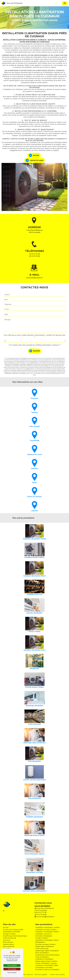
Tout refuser (12, 969)
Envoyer (36, 351)
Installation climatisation (44, 959)
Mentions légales (41, 974)
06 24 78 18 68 (34, 256)
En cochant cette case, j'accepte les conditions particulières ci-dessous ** (35, 345)
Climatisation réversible (11, 932)
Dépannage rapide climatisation (47, 951)
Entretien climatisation (43, 936)
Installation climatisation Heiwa (46, 940)
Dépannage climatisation (44, 946)
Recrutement (8, 942)
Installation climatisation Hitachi (47, 932)
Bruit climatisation (42, 953)
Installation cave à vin (43, 934)
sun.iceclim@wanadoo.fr (34, 278)
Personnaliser (12, 972)
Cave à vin (6, 940)
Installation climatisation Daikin (46, 965)
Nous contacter (9, 946)
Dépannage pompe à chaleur (46, 961)
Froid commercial (9, 938)
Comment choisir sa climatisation (47, 969)
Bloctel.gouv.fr (30, 373)
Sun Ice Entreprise (14, 3)
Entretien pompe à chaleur (45, 944)
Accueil (36, 155)
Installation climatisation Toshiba (47, 927)
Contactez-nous (36, 160)
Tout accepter (12, 965)
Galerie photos (8, 944)
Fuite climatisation (42, 957)
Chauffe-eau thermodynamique (15, 936)
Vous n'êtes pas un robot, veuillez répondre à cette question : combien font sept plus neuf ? (34, 336)
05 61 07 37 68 (34, 254)
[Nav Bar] (64, 3)
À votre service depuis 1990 (13, 929)
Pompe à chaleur (9, 934)
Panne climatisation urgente (46, 963)
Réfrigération (40, 942)
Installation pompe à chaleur (46, 929)
